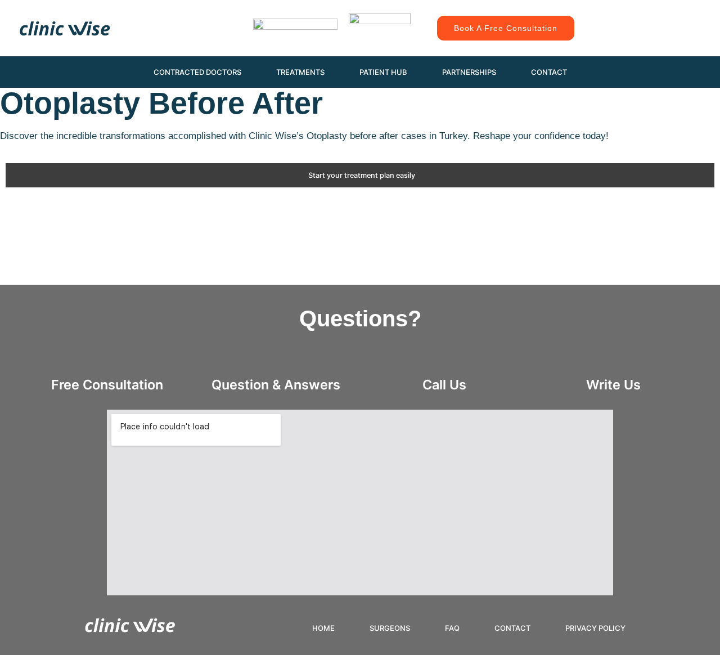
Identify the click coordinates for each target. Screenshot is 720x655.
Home (323, 627)
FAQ (452, 627)
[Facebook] (647, 17)
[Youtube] (672, 17)
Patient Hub (383, 72)
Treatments (300, 72)
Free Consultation (107, 384)
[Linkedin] (647, 39)
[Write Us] (613, 361)
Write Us (613, 384)
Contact (549, 72)
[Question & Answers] (276, 361)
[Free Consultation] (107, 361)
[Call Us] (444, 361)
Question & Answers (276, 384)
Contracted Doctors (197, 72)
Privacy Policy (595, 627)
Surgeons (390, 627)
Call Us (444, 384)
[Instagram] (621, 17)
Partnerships (469, 72)
